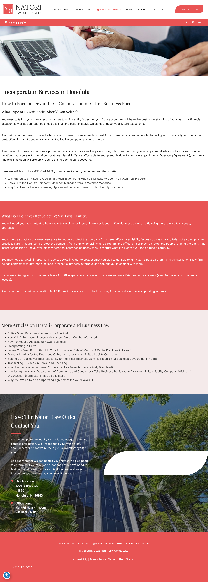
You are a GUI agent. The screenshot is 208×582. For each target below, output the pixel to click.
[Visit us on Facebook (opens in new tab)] (186, 22)
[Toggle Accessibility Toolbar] (6, 575)
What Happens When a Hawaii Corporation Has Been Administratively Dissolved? (60, 367)
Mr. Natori (136, 259)
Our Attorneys (67, 543)
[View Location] (7, 22)
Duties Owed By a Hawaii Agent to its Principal (38, 333)
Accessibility (80, 559)
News (119, 543)
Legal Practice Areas (102, 543)
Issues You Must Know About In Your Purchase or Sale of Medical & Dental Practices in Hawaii (69, 350)
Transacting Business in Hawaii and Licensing (37, 363)
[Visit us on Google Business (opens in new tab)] (193, 22)
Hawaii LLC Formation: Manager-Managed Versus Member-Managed (52, 337)
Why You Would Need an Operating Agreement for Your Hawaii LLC (51, 380)
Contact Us (142, 543)
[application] (69, 9)
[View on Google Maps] (24, 22)
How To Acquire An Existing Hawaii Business (37, 341)
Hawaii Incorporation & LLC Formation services (52, 291)
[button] (189, 9)
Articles (129, 543)
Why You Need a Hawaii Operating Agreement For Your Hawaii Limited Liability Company (65, 187)
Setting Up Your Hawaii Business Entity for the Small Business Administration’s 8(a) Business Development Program (83, 358)
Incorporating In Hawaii (23, 346)
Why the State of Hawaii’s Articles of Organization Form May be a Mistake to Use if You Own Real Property (77, 178)
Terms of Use (115, 559)
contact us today (98, 291)
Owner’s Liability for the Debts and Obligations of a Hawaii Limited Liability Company (62, 354)
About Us (82, 543)
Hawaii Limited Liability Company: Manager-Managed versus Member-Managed (59, 182)
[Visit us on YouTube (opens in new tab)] (199, 22)
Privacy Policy (98, 559)
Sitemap (130, 559)
